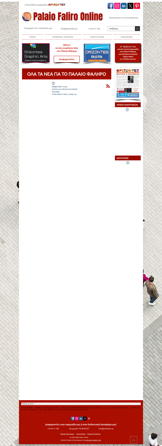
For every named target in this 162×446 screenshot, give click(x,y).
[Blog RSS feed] (108, 86)
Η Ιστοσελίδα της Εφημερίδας (36, 5)
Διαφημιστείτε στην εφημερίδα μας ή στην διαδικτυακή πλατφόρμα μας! (80, 424)
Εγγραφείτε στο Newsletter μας (38, 28)
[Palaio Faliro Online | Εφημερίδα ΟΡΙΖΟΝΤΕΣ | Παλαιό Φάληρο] (111, 6)
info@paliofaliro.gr (69, 28)
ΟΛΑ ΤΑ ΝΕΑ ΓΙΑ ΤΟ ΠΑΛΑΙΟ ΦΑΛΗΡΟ (66, 74)
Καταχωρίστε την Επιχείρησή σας (123, 17)
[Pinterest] (137, 6)
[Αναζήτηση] (137, 28)
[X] (130, 6)
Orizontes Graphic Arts (93, 440)
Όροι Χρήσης (81, 434)
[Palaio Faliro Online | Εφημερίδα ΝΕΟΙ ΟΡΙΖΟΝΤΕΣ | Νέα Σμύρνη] (124, 6)
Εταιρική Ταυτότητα (93, 434)
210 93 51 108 (94, 28)
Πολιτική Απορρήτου (67, 434)
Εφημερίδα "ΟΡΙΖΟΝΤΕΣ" (79, 428)
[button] (63, 36)
